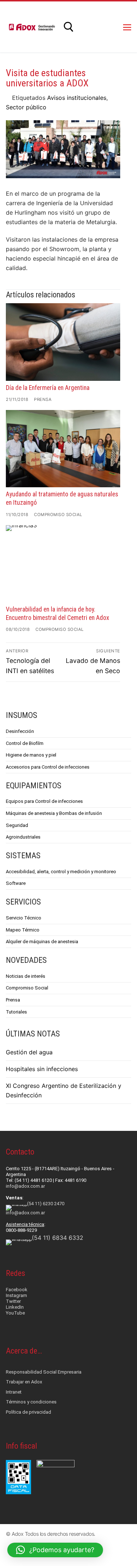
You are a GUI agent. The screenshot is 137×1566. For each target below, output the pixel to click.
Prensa (43, 399)
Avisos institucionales (76, 97)
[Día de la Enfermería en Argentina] (63, 342)
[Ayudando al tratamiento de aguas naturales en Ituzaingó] (63, 449)
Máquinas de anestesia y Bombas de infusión (54, 813)
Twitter (13, 1301)
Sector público (26, 107)
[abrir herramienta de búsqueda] (69, 27)
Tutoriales (16, 1012)
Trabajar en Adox (24, 1382)
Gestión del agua (29, 1052)
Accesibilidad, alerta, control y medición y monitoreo (61, 871)
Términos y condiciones (31, 1402)
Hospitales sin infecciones (42, 1069)
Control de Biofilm (24, 743)
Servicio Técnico (23, 918)
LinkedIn (15, 1307)
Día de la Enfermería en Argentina (48, 387)
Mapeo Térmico (22, 930)
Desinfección (20, 731)
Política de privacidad (28, 1412)
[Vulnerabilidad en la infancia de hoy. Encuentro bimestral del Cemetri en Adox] (63, 564)
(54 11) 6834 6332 (57, 1237)
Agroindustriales (23, 837)
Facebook (16, 1289)
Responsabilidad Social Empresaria (43, 1372)
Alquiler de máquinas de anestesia (42, 941)
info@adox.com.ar (25, 1186)
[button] (55, 1550)
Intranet (14, 1392)
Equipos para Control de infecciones (44, 801)
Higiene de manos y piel (31, 755)
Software (16, 883)
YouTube (15, 1313)
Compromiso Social (58, 514)
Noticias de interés (25, 976)
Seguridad (17, 825)
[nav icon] (127, 27)
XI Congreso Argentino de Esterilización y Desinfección (63, 1090)
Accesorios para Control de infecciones (48, 767)
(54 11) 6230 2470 (45, 1203)
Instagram (16, 1295)
